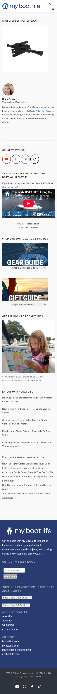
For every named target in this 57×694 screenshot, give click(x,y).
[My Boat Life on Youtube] (6, 159)
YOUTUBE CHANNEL (28, 227)
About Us (7, 616)
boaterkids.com (10, 641)
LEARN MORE (35, 380)
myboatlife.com (10, 645)
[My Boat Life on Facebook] (16, 159)
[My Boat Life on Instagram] (25, 159)
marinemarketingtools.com (16, 650)
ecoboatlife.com (10, 654)
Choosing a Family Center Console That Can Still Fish (28, 472)
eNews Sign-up (10, 629)
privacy (19, 676)
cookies (38, 676)
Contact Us (8, 625)
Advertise (7, 620)
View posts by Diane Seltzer (14, 102)
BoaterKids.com (37, 111)
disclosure (28, 676)
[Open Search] (50, 4)
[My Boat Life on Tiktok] (34, 159)
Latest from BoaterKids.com (24, 457)
